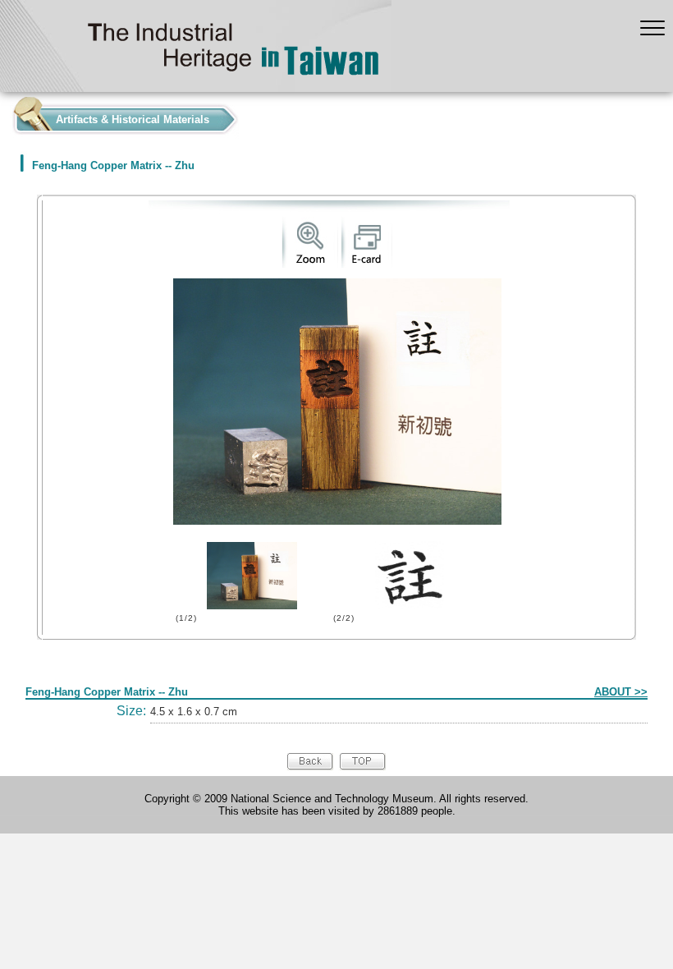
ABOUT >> (621, 692)
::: (5, 115)
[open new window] (310, 264)
